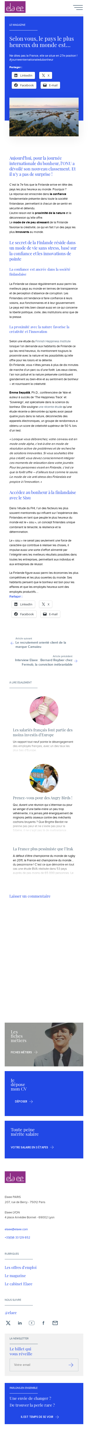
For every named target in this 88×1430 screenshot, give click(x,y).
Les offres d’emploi (21, 1267)
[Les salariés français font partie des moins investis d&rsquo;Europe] (44, 710)
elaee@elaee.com (16, 1229)
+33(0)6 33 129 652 (17, 1237)
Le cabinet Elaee (18, 1283)
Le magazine (15, 1275)
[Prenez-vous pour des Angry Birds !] (44, 778)
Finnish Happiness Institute (53, 341)
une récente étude (50, 407)
